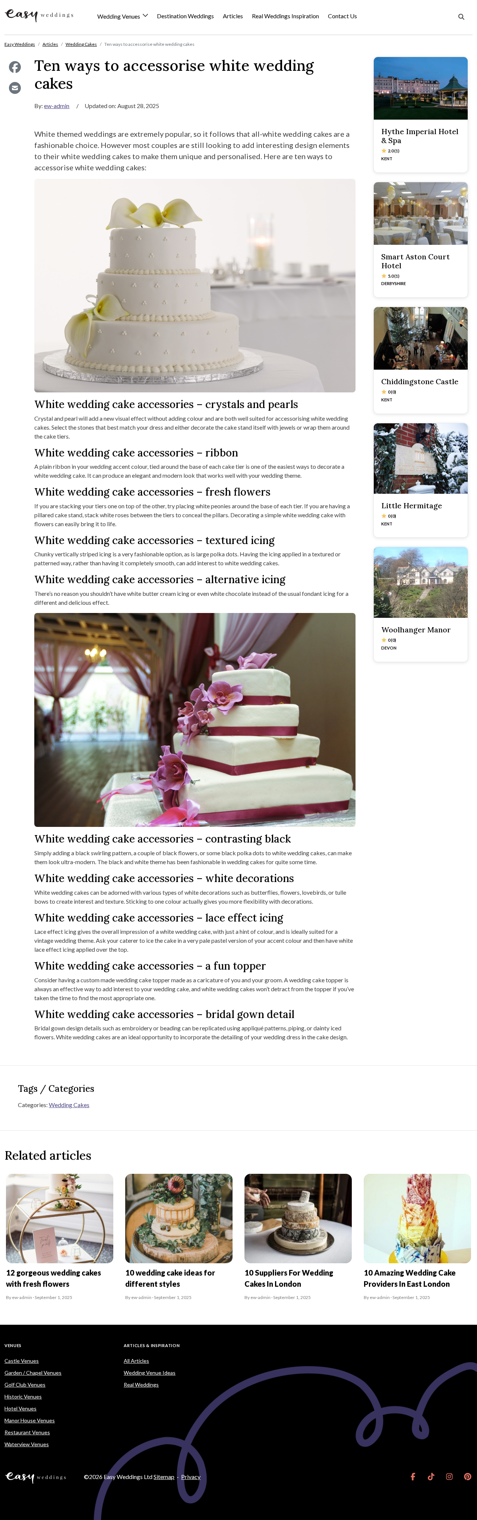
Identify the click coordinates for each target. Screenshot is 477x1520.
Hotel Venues (20, 1408)
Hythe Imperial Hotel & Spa (419, 136)
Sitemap (164, 1476)
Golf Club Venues (24, 1384)
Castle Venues (21, 1361)
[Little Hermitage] (421, 458)
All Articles (136, 1361)
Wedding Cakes (69, 1104)
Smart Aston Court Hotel (415, 261)
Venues (13, 1345)
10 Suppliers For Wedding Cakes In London (288, 1278)
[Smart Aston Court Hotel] (421, 213)
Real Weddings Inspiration (285, 15)
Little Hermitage (411, 505)
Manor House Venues (29, 1420)
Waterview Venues (26, 1444)
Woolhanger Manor (416, 629)
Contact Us (342, 15)
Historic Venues (23, 1396)
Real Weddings (141, 1384)
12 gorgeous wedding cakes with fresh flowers (53, 1278)
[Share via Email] (14, 87)
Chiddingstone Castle (419, 381)
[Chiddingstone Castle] (421, 338)
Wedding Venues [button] (119, 16)
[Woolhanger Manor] (421, 582)
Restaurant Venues (27, 1432)
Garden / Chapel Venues (32, 1372)
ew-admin (56, 105)
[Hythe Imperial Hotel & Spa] (421, 88)
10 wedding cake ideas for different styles (170, 1278)
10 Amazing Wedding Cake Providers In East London (410, 1278)
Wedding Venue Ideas (150, 1372)
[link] (413, 1476)
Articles (233, 15)
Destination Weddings (185, 15)
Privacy (190, 1476)
